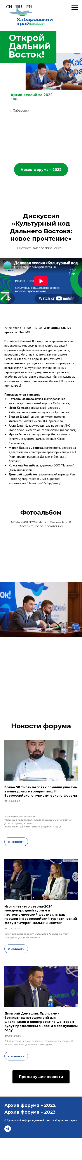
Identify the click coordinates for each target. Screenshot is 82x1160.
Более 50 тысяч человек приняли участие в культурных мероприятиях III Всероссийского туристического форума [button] (40, 791)
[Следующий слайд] (80, 609)
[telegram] (7, 1128)
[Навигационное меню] (75, 7)
